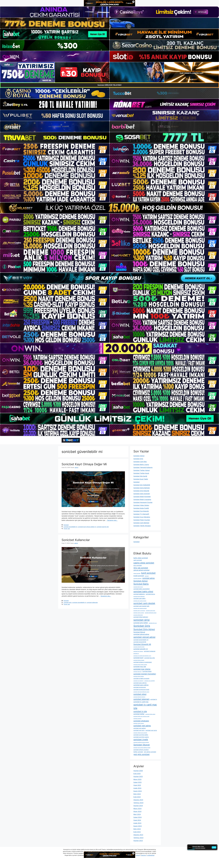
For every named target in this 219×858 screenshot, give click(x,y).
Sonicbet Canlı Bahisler (141, 523)
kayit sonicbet (148, 573)
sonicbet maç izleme (141, 669)
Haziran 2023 (138, 840)
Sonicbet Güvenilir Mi (142, 644)
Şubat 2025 (137, 782)
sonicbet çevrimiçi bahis (140, 735)
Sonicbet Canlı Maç (140, 462)
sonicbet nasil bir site (103, 526)
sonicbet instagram (149, 651)
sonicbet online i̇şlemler (138, 676)
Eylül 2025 (137, 773)
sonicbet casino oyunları (138, 612)
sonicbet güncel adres (141, 634)
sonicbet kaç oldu (149, 658)
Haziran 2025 (138, 776)
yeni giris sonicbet (141, 754)
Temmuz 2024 (138, 803)
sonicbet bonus (150, 594)
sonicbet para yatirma (139, 683)
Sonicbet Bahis (141, 584)
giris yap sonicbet (140, 568)
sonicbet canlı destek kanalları (140, 608)
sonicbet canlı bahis (139, 598)
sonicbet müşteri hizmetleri (144, 674)
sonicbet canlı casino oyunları (139, 600)
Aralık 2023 (137, 823)
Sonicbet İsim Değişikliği (141, 485)
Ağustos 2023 (138, 835)
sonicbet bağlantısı (139, 594)
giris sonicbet (137, 565)
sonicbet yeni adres (142, 726)
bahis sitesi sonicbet (140, 558)
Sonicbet (66, 525)
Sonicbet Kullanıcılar (76, 540)
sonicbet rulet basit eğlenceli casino (141, 691)
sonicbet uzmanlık (137, 718)
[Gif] (109, 207)
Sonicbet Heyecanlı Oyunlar (142, 502)
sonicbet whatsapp (141, 721)
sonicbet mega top (137, 671)
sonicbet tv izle (140, 711)
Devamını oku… (112, 520)
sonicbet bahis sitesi (143, 591)
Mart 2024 (137, 814)
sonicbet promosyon (139, 687)
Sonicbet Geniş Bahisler (141, 488)
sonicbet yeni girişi (151, 730)
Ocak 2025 (137, 785)
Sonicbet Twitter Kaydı (141, 473)
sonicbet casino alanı (150, 610)
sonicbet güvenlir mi (140, 649)
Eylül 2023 (137, 832)
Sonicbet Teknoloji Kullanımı (143, 467)
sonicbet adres (148, 578)
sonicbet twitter (138, 714)
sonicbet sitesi (139, 694)
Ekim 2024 (137, 794)
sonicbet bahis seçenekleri (141, 589)
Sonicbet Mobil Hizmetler (142, 496)
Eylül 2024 (137, 797)
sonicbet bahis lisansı (138, 586)
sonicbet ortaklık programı (141, 678)
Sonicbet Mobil (147, 671)
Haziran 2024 (138, 806)
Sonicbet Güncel (139, 632)
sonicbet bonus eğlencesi (139, 596)
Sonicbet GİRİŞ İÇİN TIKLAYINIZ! (110, 85)
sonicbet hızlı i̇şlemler (138, 651)
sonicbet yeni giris (139, 730)
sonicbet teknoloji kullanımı (139, 696)
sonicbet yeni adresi (139, 728)
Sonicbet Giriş (138, 459)
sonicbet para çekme (140, 685)
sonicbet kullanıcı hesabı (138, 660)
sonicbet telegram (141, 699)
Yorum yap (67, 528)
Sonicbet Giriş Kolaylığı (141, 491)
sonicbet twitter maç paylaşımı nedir (141, 716)
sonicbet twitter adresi (150, 714)
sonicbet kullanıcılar (92, 602)
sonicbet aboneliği (137, 578)
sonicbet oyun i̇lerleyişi (138, 680)
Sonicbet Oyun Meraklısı (141, 517)
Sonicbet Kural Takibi (140, 479)
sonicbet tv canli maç (141, 702)
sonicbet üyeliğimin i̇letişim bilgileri (141, 742)
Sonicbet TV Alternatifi (141, 514)
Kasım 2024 (137, 791)
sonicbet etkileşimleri (138, 615)
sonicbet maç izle (139, 666)
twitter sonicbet (138, 752)
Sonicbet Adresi (138, 456)
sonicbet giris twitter (140, 623)
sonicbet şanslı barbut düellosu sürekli (141, 747)
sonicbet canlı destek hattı (141, 606)
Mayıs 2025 (137, 779)
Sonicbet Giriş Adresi (144, 629)
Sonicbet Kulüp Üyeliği (141, 508)
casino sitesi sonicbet (143, 563)
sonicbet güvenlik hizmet (138, 646)
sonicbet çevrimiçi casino (141, 737)
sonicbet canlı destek (144, 603)
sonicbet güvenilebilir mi (70, 526)
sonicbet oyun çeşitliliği (149, 680)
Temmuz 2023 (138, 838)
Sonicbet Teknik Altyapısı (142, 526)
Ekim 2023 (137, 829)
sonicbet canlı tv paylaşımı (139, 610)
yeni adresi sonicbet (150, 752)
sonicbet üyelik (140, 739)
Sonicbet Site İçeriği (140, 476)
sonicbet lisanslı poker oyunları (140, 664)
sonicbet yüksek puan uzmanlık (140, 732)
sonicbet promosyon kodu (141, 689)
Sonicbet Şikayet (141, 745)
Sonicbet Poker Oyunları (141, 520)
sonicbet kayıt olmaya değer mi (87, 526)
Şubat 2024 (137, 817)
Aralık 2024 (137, 788)
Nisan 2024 (137, 811)
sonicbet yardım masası (138, 723)
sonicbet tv (153, 699)
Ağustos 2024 (138, 800)
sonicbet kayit (138, 658)
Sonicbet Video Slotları (141, 505)
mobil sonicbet (138, 576)
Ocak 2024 (137, 820)
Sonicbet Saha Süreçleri (141, 494)
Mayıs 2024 (137, 808)
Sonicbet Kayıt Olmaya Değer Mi (84, 464)
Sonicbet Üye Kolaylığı (141, 511)
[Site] (54, 149)
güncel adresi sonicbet (141, 570)
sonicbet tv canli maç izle (145, 706)
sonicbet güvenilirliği (139, 642)
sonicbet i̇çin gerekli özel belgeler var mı (142, 655)
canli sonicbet (137, 560)
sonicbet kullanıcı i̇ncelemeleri (142, 662)
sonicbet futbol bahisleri (140, 617)
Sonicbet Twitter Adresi (141, 470)
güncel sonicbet (136, 573)
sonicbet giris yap (153, 623)
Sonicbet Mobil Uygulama (142, 499)
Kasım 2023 (137, 826)
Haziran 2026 (138, 771)
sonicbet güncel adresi (144, 637)
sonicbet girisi (68, 602)
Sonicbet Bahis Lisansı (141, 464)
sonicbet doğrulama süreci (150, 612)
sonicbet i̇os (136, 653)
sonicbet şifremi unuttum (141, 749)
